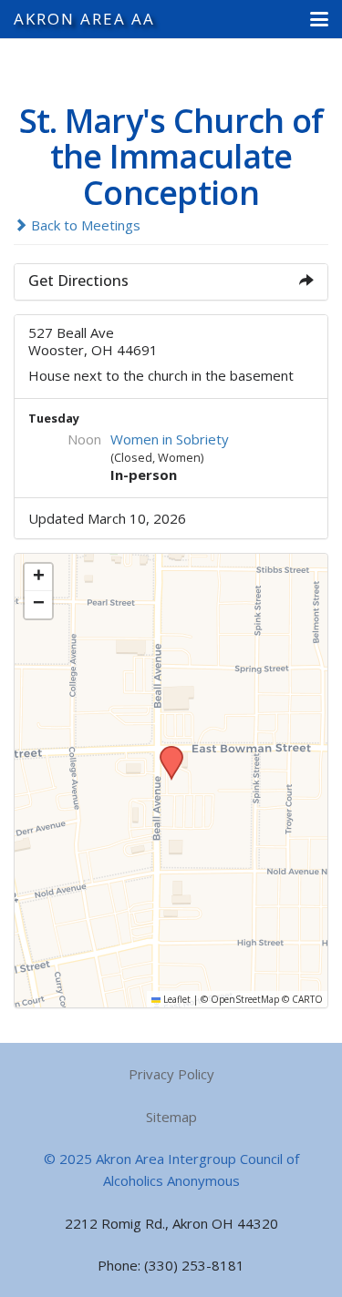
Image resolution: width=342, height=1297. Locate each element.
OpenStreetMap (245, 999)
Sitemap (171, 1117)
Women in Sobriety (169, 439)
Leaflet (176, 999)
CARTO (307, 999)
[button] (319, 19)
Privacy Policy (171, 1074)
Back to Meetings (83, 225)
